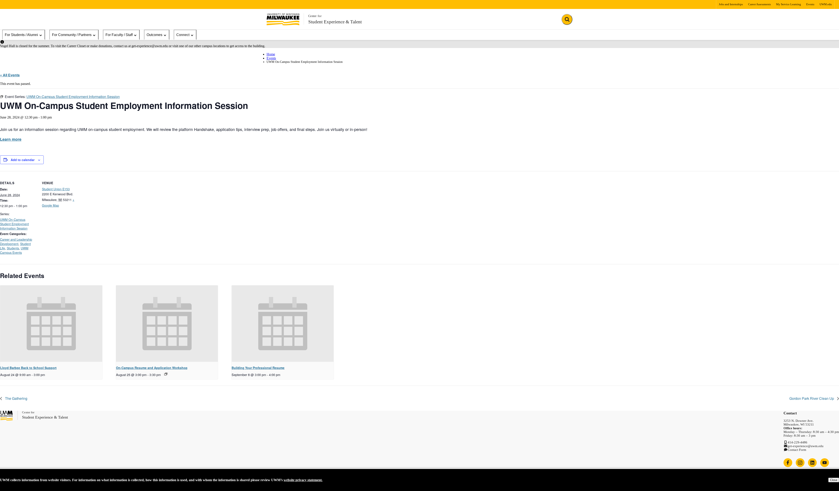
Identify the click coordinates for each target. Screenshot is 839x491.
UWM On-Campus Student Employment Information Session (14, 223)
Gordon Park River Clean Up (812, 398)
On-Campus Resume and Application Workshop (151, 368)
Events (810, 4)
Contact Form (797, 450)
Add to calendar (23, 160)
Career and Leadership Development (16, 241)
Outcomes (154, 35)
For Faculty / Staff (119, 35)
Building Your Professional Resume (258, 368)
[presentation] (51, 323)
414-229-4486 (797, 442)
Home (271, 54)
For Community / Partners (72, 35)
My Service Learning (788, 4)
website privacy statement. (303, 480)
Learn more (10, 139)
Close (833, 480)
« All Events (10, 74)
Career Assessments (759, 4)
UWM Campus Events (14, 250)
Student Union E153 (56, 189)
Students (13, 248)
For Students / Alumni (21, 35)
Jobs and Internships (731, 4)
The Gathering (15, 398)
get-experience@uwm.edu (805, 446)
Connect (182, 35)
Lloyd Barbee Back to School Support (28, 368)
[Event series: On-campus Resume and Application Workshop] (165, 374)
